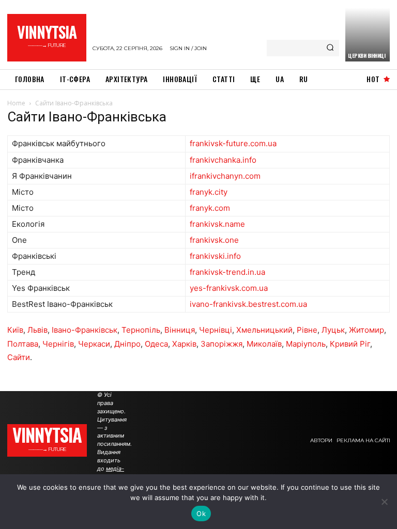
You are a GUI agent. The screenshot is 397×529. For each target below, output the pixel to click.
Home (16, 103)
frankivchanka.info (223, 160)
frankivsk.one (214, 240)
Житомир (366, 330)
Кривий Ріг (350, 344)
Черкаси (94, 344)
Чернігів (58, 344)
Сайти (18, 357)
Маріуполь (306, 344)
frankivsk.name (217, 224)
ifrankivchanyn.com (225, 176)
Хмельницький (264, 330)
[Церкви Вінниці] (367, 34)
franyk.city (208, 192)
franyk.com (210, 208)
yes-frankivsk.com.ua (229, 288)
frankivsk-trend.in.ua (227, 272)
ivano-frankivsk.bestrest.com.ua (248, 304)
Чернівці (215, 330)
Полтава (22, 344)
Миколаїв (264, 344)
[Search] (330, 48)
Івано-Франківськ (84, 330)
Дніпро (127, 344)
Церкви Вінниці (366, 55)
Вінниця (179, 330)
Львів (37, 330)
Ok (201, 513)
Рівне (307, 330)
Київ (15, 330)
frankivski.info (215, 256)
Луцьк (333, 330)
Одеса (156, 344)
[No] (384, 501)
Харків (184, 344)
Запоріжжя (221, 344)
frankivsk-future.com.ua (233, 143)
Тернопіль (140, 330)
